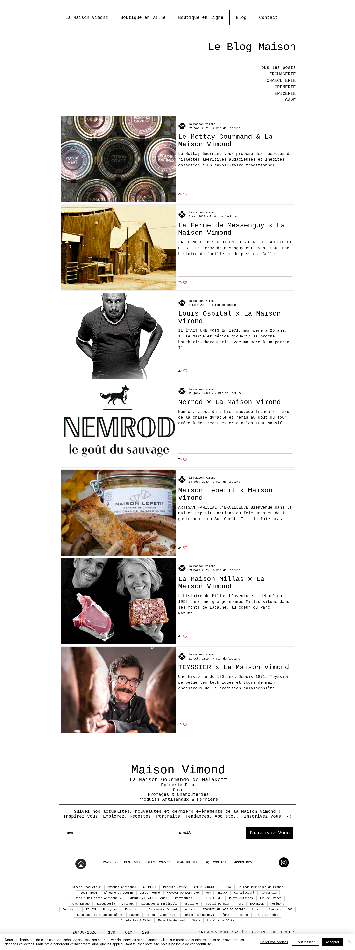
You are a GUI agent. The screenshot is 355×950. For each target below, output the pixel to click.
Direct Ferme (150, 893)
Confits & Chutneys (199, 915)
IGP (289, 909)
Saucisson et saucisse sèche (100, 915)
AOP (208, 893)
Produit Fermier (217, 904)
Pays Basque (80, 904)
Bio (228, 887)
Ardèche (190, 909)
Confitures (183, 898)
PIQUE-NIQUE (88, 893)
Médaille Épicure (234, 915)
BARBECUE (257, 904)
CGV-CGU (165, 862)
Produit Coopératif (161, 915)
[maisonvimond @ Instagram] (284, 862)
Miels (196, 920)
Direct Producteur (86, 887)
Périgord (277, 904)
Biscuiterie (105, 904)
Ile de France (271, 898)
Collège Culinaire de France (260, 887)
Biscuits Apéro (266, 915)
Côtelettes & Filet (136, 920)
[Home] (80, 864)
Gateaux (128, 904)
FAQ (206, 862)
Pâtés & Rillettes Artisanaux (97, 898)
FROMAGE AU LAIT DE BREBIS (224, 909)
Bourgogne (110, 909)
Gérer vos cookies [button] (274, 941)
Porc (240, 904)
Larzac (257, 909)
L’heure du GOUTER (118, 893)
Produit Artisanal (121, 887)
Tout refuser (305, 941)
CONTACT (220, 862)
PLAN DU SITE (187, 862)
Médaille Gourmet (171, 920)
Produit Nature (175, 887)
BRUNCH (222, 893)
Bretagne (191, 904)
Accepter (332, 941)
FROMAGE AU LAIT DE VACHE (148, 898)
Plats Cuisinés (241, 898)
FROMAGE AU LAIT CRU (183, 893)
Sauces (134, 915)
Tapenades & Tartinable (159, 904)
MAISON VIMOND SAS (218, 932)
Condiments (71, 909)
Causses (275, 909)
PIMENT (91, 909)
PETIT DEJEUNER (210, 898)
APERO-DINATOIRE (206, 887)
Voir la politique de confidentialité (186, 944)
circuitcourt (244, 893)
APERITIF (149, 887)
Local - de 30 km (220, 920)
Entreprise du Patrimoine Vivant (151, 909)
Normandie (269, 893)
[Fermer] (349, 941)
